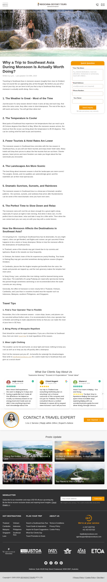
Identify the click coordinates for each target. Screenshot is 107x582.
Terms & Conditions (57, 523)
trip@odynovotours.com (22, 357)
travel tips (22, 336)
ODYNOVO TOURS (27, 577)
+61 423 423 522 (88, 530)
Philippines (17, 529)
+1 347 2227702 (89, 527)
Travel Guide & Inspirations (36, 526)
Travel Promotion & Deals (35, 536)
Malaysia (6, 529)
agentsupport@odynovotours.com (88, 537)
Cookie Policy (55, 529)
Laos (4, 536)
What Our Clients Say (34, 533)
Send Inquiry (87, 108)
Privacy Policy (55, 526)
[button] (102, 393)
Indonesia (16, 526)
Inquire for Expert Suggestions (37, 529)
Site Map (100, 577)
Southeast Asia (17, 534)
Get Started (93, 420)
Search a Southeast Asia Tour (37, 523)
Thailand (6, 523)
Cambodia (6, 526)
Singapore (6, 533)
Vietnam (16, 523)
